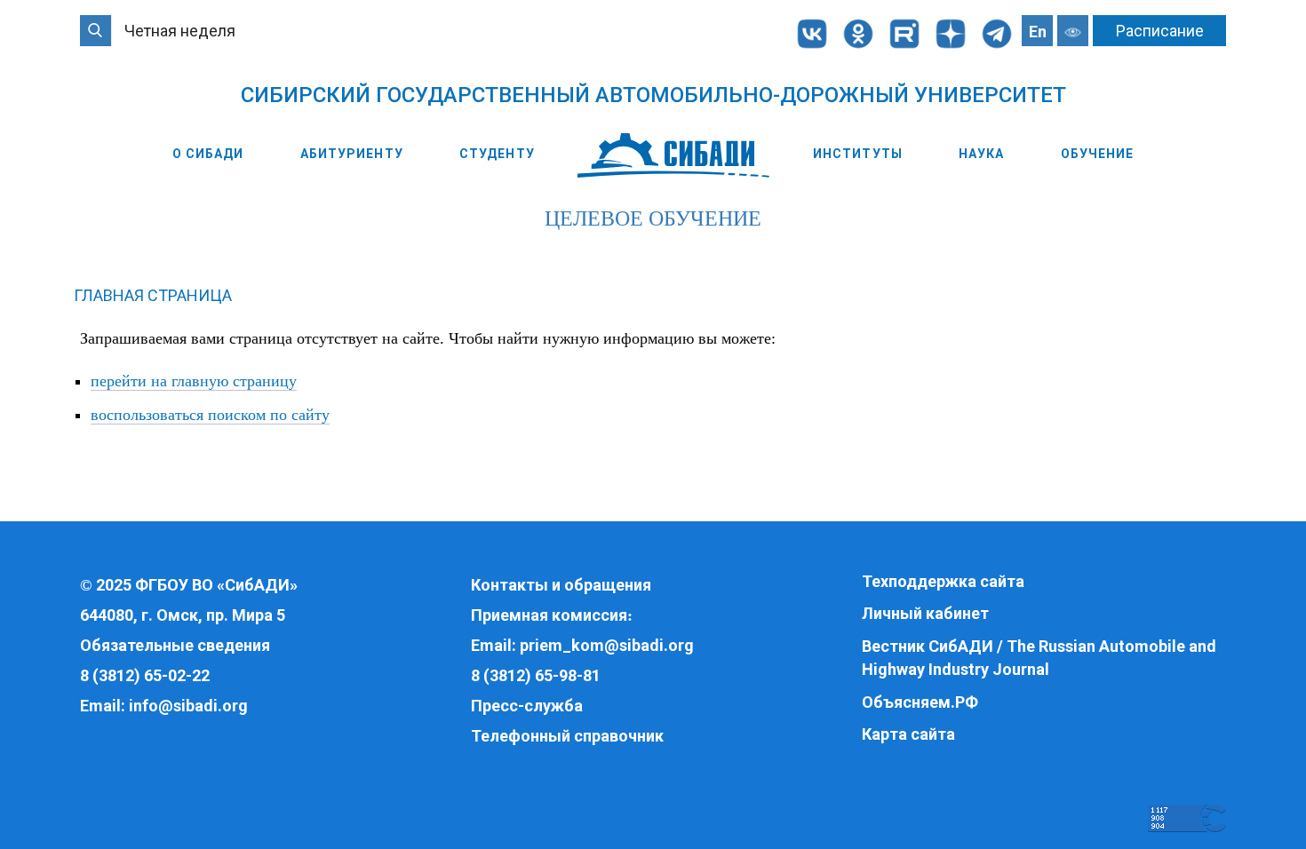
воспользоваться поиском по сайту (210, 415)
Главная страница (153, 295)
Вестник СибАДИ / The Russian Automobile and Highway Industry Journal (1039, 657)
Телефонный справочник (567, 735)
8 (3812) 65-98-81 (536, 675)
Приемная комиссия (549, 615)
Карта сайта (908, 734)
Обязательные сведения (175, 645)
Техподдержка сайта (943, 581)
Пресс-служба (527, 705)
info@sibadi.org (188, 705)
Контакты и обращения (561, 584)
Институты (858, 154)
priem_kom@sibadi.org (607, 645)
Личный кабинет (925, 613)
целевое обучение (653, 218)
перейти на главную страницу (194, 381)
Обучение (1098, 154)
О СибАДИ (208, 154)
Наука (982, 154)
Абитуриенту (351, 154)
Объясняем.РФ (920, 702)
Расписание (1160, 30)
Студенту (497, 154)
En (1038, 31)
